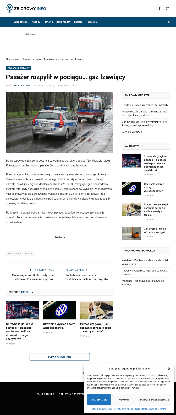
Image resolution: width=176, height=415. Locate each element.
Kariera (78, 22)
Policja (28, 253)
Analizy (36, 22)
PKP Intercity (14, 253)
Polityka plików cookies (101, 409)
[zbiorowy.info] (26, 9)
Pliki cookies (45, 394)
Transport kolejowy (32, 59)
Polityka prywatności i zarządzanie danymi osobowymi (140, 409)
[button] (169, 368)
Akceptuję (99, 399)
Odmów (124, 399)
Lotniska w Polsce (132, 132)
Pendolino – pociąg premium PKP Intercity (145, 105)
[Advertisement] (88, 44)
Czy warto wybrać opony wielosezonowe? (59, 325)
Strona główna (13, 59)
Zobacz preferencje (154, 399)
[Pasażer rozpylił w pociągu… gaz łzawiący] (59, 122)
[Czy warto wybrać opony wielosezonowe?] (59, 310)
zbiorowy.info (21, 86)
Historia (48, 22)
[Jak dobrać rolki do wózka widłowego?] (131, 233)
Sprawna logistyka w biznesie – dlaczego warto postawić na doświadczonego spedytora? (19, 331)
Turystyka (92, 22)
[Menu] (7, 22)
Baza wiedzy (63, 22)
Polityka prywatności (74, 394)
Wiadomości (21, 22)
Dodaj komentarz (59, 356)
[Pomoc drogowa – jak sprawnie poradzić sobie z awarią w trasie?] (96, 310)
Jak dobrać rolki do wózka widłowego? (155, 230)
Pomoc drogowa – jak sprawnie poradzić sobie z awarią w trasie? (96, 327)
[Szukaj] (169, 22)
